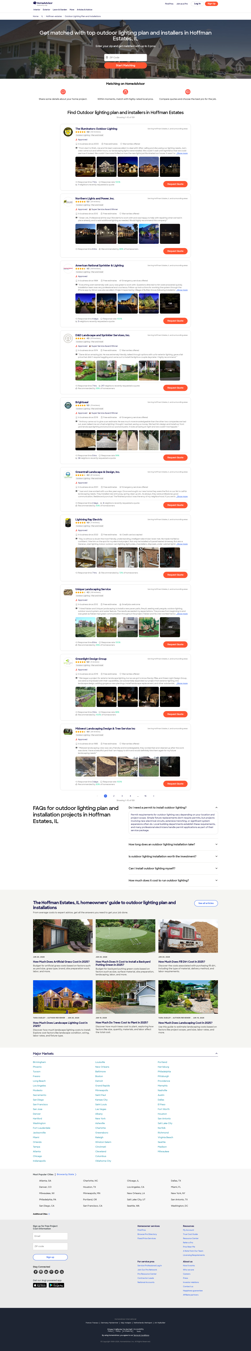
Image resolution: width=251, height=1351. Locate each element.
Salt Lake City (165, 1123)
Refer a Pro (188, 1242)
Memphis (162, 1085)
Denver (37, 1114)
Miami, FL (176, 1187)
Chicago (37, 1156)
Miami (36, 1137)
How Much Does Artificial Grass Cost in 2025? (61, 961)
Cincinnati (100, 1146)
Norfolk (162, 1128)
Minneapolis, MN (91, 1193)
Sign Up (212, 3)
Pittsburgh (163, 1076)
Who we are (188, 1270)
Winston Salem (103, 1142)
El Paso (161, 1104)
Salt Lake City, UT (136, 1199)
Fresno (36, 1076)
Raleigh (99, 1137)
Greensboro (101, 1132)
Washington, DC (179, 1205)
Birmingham (39, 1062)
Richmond (163, 1132)
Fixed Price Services (147, 1238)
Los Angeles (39, 1085)
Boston (99, 1076)
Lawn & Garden (60, 9)
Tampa (36, 1146)
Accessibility (139, 1330)
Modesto (37, 1090)
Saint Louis (101, 1104)
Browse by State (65, 1174)
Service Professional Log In (150, 1265)
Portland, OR (90, 1199)
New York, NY (178, 1193)
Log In (197, 3)
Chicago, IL (133, 1180)
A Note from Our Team (193, 1251)
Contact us (188, 1286)
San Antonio (164, 1118)
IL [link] (42, 16)
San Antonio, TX (179, 1199)
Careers (186, 1274)
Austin (161, 1095)
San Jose (37, 1109)
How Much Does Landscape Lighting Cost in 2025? (60, 1024)
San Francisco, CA (92, 1205)
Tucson (36, 1071)
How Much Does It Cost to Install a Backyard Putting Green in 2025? (123, 963)
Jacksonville (39, 1132)
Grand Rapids (102, 1085)
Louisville (100, 1062)
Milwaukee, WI (46, 1193)
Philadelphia (164, 1071)
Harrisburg (163, 1067)
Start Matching (125, 65)
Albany (99, 1114)
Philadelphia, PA (47, 1199)
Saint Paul (100, 1095)
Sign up (50, 1257)
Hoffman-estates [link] (54, 16)
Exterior (46, 9)
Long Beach (39, 1081)
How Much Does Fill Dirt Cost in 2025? (181, 961)
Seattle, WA (133, 1205)
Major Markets (43, 1054)
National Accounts (146, 1282)
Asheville (100, 1123)
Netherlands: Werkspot (143, 1323)
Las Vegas (100, 1109)
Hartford (37, 1118)
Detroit (99, 1081)
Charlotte (100, 1128)
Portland (162, 1062)
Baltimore (100, 1071)
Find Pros (142, 1230)
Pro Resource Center (147, 1274)
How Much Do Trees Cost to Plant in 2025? (122, 1022)
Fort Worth (164, 1109)
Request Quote (175, 184)
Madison (162, 1146)
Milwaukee (163, 1151)
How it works (189, 1265)
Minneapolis (101, 1090)
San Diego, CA (46, 1205)
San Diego (38, 1099)
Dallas (161, 1099)
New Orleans (102, 1067)
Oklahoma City (103, 1161)
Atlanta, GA (45, 1180)
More (72, 9)
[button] (85, 167)
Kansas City (101, 1099)
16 (145, 796)
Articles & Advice (84, 9)
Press (185, 1278)
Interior (36, 9)
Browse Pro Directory (147, 1234)
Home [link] (35, 16)
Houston (162, 1114)
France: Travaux (92, 1323)
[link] (125, 132)
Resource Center (191, 1238)
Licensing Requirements (194, 1255)
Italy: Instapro (126, 1323)
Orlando (37, 1142)
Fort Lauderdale (41, 1128)
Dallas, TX (176, 1180)
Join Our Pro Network (147, 1270)
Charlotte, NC (90, 1180)
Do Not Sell (127, 1330)
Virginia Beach (165, 1137)
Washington (39, 1123)
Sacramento (39, 1095)
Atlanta (37, 1151)
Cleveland (100, 1151)
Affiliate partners (190, 1295)
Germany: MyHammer (109, 1323)
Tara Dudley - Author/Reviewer (49, 1018)
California (118, 1330)
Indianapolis (39, 1161)
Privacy (110, 1330)
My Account (188, 1230)
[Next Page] (153, 796)
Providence (164, 1081)
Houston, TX (89, 1187)
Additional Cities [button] (40, 1214)
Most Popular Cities (43, 1174)
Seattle (162, 1142)
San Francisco (40, 1104)
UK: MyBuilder (160, 1323)
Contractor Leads (146, 1278)
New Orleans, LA (136, 1193)
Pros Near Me (189, 1247)
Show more (182, 153)
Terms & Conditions (141, 1335)
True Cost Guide (190, 1234)
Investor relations (191, 1282)
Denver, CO (45, 1187)
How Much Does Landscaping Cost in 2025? (185, 1022)
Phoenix (37, 1067)
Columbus (100, 1156)
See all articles (206, 903)
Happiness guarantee (193, 1290)
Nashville (162, 1090)
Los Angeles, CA (135, 1187)
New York (100, 1118)
